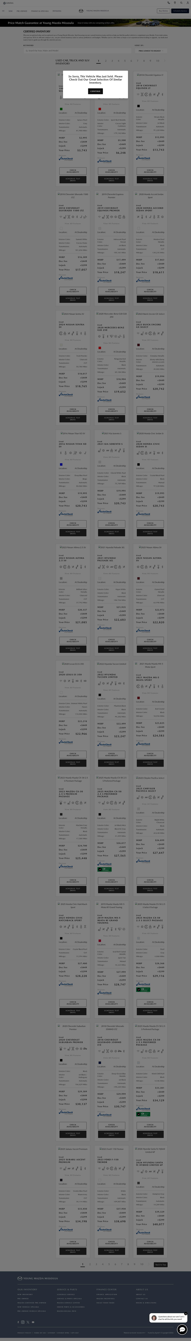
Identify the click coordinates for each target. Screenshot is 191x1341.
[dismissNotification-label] (185, 1313)
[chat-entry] (182, 1329)
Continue (95, 91)
